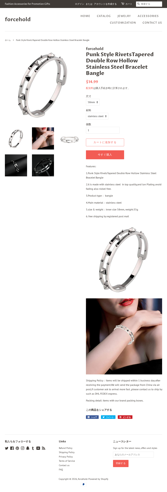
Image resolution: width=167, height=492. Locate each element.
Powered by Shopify (98, 479)
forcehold (18, 19)
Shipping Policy (67, 452)
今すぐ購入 (105, 155)
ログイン (79, 4)
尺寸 (88, 96)
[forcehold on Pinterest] (17, 448)
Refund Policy (65, 448)
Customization (123, 23)
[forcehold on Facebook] (12, 448)
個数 (88, 124)
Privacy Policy (66, 456)
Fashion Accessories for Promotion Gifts (27, 4)
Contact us (152, 23)
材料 (88, 110)
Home (85, 16)
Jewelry (124, 16)
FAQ (61, 469)
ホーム (8, 40)
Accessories (148, 16)
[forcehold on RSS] (43, 448)
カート (128, 4)
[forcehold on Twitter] (6, 448)
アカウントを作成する (105, 4)
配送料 (89, 88)
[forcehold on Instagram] (22, 448)
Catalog (104, 16)
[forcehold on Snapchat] (28, 448)
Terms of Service (67, 460)
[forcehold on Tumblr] (33, 448)
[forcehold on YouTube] (38, 448)
